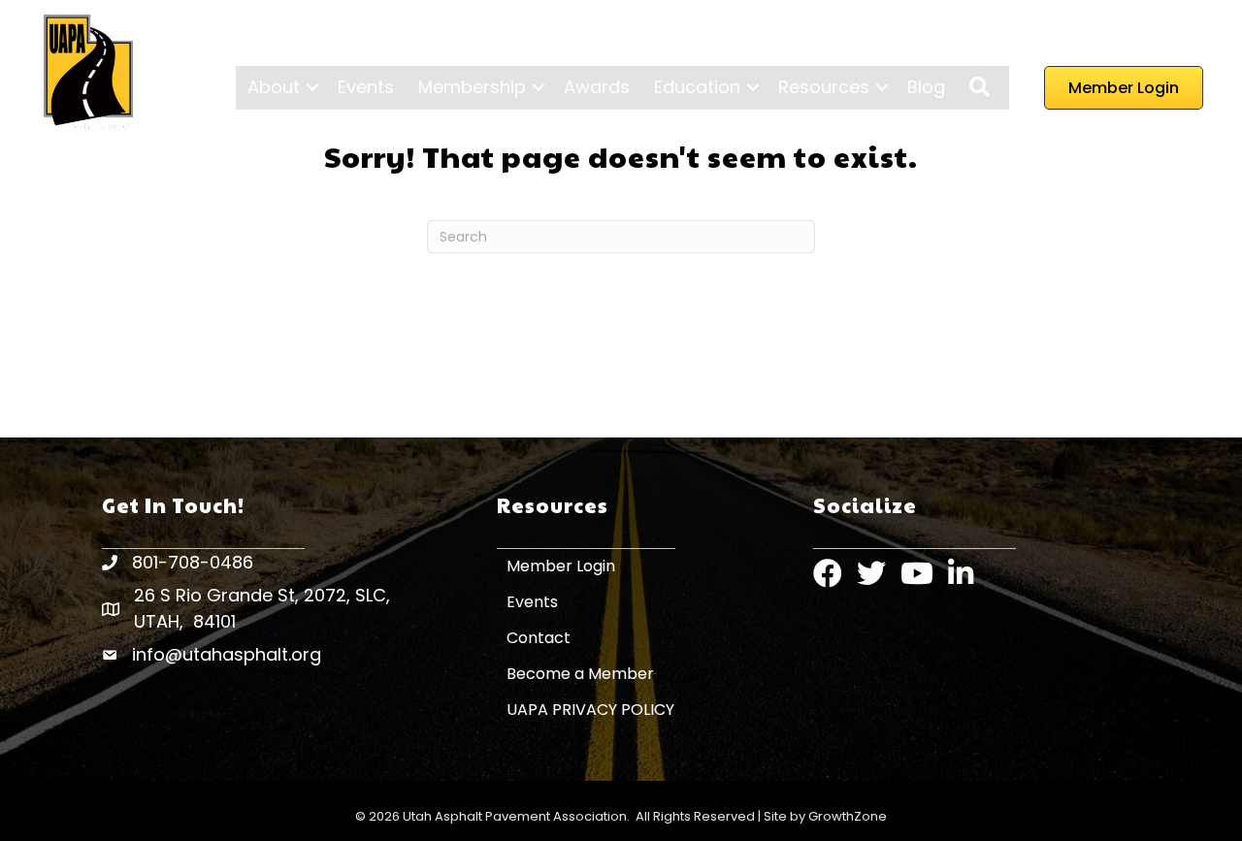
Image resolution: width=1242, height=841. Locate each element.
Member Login (561, 566)
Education (697, 87)
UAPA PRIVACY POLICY (590, 709)
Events (366, 87)
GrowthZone (847, 816)
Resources (823, 87)
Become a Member (580, 674)
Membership (472, 87)
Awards (597, 87)
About (273, 87)
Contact (539, 638)
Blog (926, 87)
